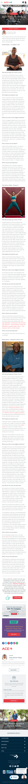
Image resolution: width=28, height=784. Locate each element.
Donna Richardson (15, 324)
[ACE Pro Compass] (14, 610)
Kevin (7, 536)
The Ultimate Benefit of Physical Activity (14, 724)
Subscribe (14, 700)
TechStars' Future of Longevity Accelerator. (14, 412)
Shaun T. (19, 326)
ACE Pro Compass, (19, 583)
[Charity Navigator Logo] (9, 771)
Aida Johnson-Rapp (12, 32)
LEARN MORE (17, 597)
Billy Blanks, (8, 323)
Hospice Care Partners (14, 407)
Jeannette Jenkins (13, 326)
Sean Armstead (22, 323)
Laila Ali (9, 328)
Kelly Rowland (16, 328)
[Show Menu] (2, 2)
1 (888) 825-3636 (14, 763)
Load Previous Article (13, 733)
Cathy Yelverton (6, 324)
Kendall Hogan (14, 323)
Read (13, 670)
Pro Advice (14, 13)
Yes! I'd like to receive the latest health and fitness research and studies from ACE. (14, 694)
